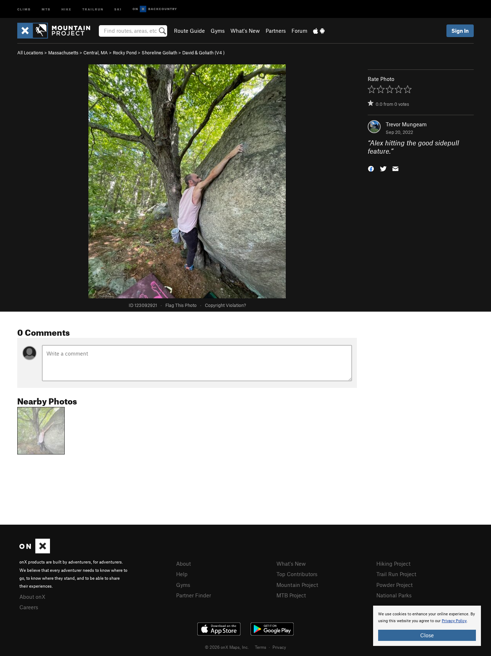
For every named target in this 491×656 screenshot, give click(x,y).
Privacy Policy (454, 621)
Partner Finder (193, 595)
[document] (427, 626)
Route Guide (189, 30)
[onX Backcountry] (154, 9)
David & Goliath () (203, 52)
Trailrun (93, 8)
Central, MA (95, 52)
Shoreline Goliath (159, 52)
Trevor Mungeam (406, 124)
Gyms (218, 30)
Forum (299, 30)
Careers (28, 607)
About (183, 563)
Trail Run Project (396, 574)
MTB (46, 8)
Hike (66, 8)
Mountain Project (297, 585)
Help (182, 574)
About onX (32, 596)
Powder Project (394, 585)
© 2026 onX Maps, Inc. (227, 647)
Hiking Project (393, 563)
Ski (118, 8)
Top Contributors (296, 574)
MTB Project (291, 595)
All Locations (30, 52)
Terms (260, 647)
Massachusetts (63, 52)
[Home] (57, 31)
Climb (24, 8)
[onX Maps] (34, 551)
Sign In (460, 30)
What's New (245, 30)
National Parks (394, 595)
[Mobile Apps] (319, 30)
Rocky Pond (125, 52)
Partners (276, 30)
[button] (371, 168)
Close (427, 635)
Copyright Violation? (225, 305)
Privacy (279, 647)
